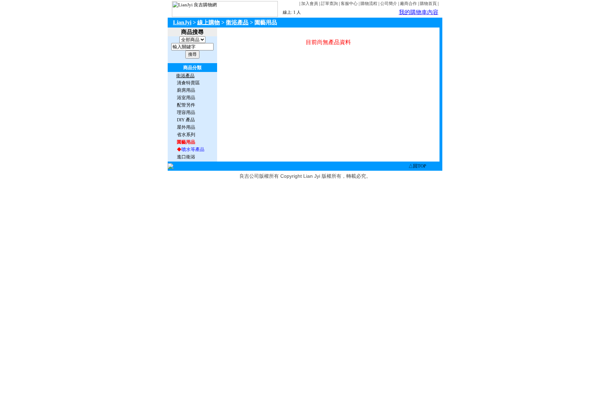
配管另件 (186, 105)
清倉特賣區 (188, 82)
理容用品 (186, 112)
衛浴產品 (237, 22)
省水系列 (186, 134)
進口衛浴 (186, 156)
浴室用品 (186, 97)
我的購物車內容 (418, 12)
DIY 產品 (186, 119)
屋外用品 (186, 127)
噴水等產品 (192, 149)
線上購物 (208, 22)
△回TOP (417, 166)
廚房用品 (186, 90)
